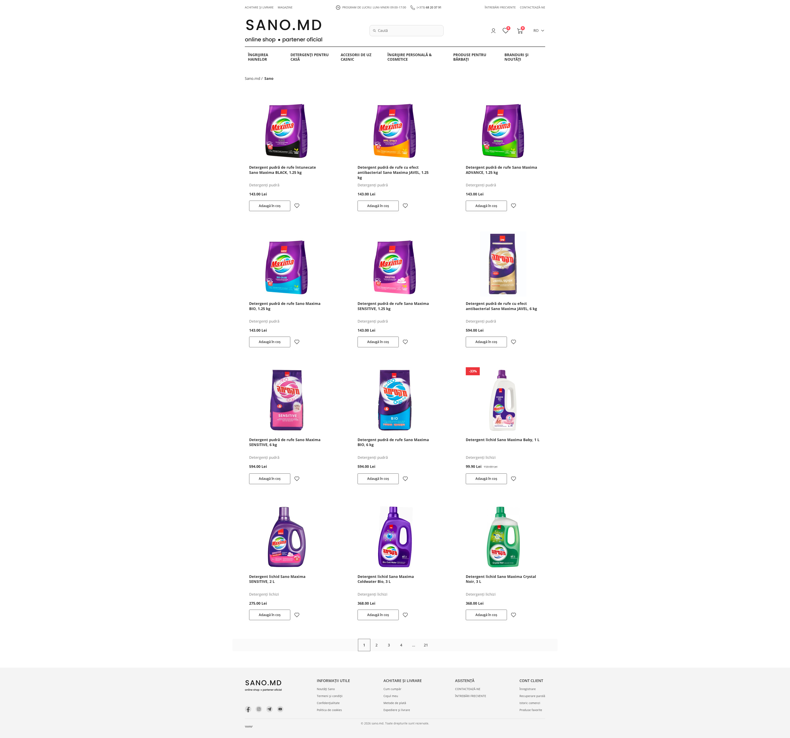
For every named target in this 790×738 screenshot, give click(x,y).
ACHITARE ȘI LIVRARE (259, 7)
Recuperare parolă (532, 696)
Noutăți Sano (326, 689)
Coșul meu (390, 696)
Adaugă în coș (270, 205)
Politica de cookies (329, 710)
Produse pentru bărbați (469, 57)
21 (426, 645)
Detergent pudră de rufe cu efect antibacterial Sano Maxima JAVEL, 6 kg (501, 306)
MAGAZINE (285, 7)
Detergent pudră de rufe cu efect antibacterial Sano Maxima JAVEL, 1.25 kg (393, 172)
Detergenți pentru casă (309, 57)
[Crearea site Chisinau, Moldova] (249, 727)
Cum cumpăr (392, 689)
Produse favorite (530, 710)
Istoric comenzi (529, 703)
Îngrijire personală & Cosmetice (409, 57)
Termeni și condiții (330, 696)
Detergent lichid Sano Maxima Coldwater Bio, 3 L (386, 579)
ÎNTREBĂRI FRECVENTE (500, 7)
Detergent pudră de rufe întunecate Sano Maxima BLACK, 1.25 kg (282, 170)
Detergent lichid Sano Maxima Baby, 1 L (502, 439)
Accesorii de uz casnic (356, 57)
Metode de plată (394, 703)
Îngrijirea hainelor (258, 57)
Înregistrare (527, 689)
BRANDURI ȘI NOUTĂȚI (516, 57)
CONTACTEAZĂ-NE (532, 7)
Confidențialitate (328, 703)
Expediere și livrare (396, 710)
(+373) (429, 7)
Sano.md (252, 78)
